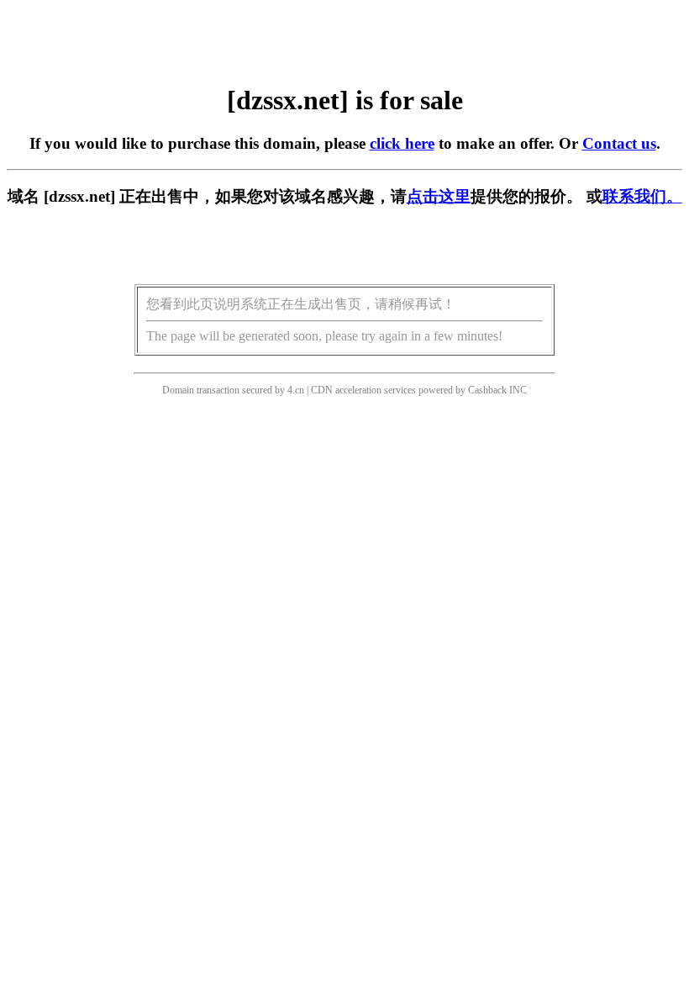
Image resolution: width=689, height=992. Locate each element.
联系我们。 (642, 196)
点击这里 (439, 196)
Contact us (619, 143)
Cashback (487, 390)
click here (402, 143)
